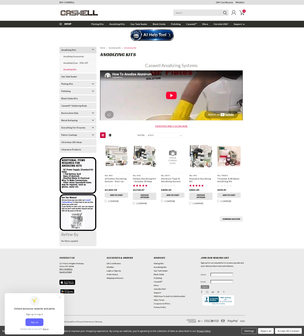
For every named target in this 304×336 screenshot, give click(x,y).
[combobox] (201, 13)
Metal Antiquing (69, 120)
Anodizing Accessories (73, 56)
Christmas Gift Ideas (71, 142)
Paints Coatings (69, 135)
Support (238, 24)
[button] (152, 35)
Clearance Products (71, 149)
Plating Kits (97, 24)
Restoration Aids (69, 113)
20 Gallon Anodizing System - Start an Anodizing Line (116, 181)
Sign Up (117, 271)
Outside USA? (221, 24)
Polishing (176, 24)
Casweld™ (191, 24)
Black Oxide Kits (69, 98)
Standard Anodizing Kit (200, 180)
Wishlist (240, 2)
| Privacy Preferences (85, 321)
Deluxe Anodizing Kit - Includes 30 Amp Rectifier (144, 181)
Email (203, 282)
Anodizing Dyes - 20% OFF (75, 63)
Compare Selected (231, 219)
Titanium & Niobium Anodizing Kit (228, 180)
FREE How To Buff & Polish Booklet (169, 296)
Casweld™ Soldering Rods (74, 105)
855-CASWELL (66, 2)
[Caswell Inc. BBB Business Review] (218, 300)
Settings (249, 331)
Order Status (112, 274)
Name (203, 274)
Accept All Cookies (288, 331)
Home (102, 48)
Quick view (116, 156)
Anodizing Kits (117, 24)
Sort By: (141, 135)
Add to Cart (116, 195)
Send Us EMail (65, 272)
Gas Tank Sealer (138, 24)
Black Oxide (159, 24)
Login (109, 271)
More (205, 24)
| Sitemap (98, 321)
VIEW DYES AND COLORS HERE (171, 126)
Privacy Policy (160, 307)
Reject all (266, 331)
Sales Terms (159, 300)
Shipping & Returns (115, 278)
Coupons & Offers (162, 303)
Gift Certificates (224, 2)
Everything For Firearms (73, 127)
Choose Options (144, 196)
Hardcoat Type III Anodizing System (170, 180)
